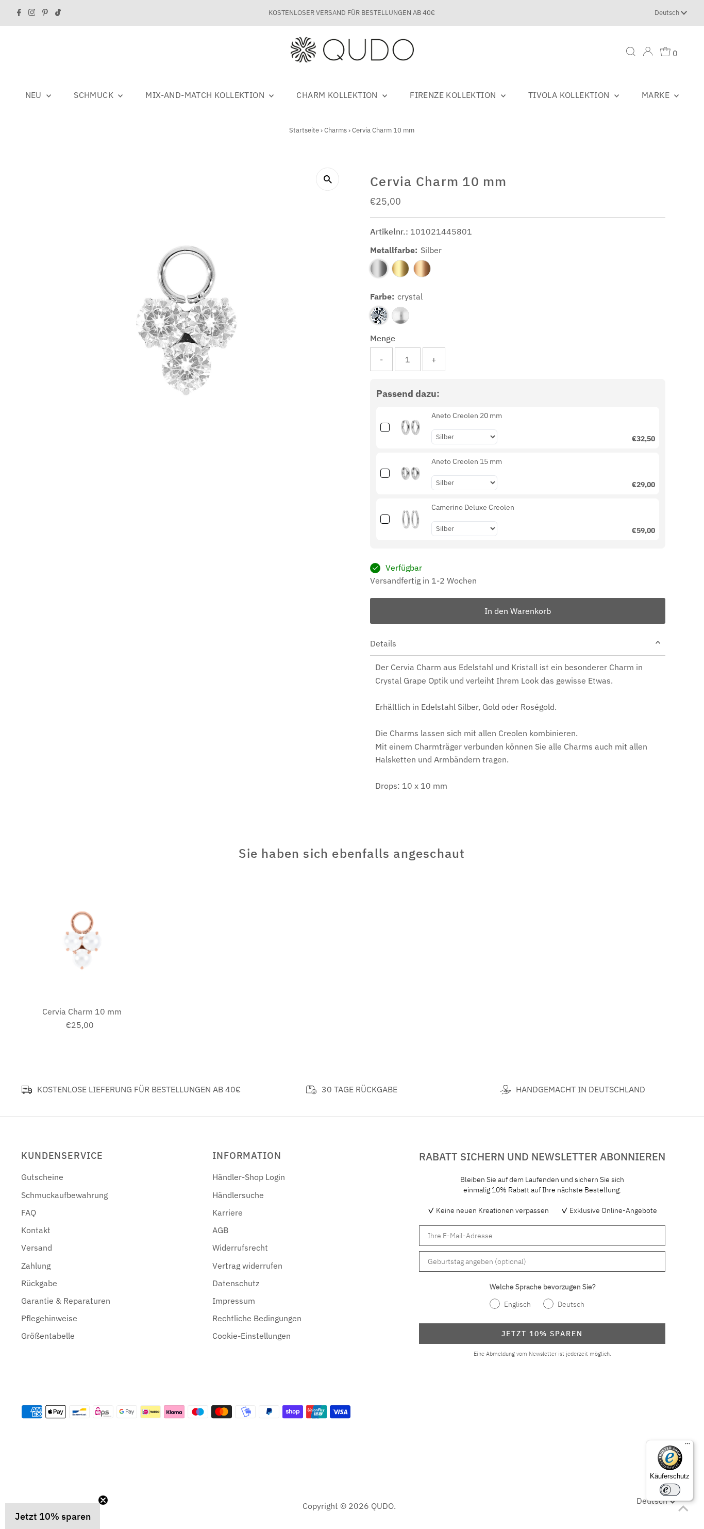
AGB (220, 1230)
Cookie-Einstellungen (251, 1336)
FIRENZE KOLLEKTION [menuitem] (454, 95)
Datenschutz (235, 1283)
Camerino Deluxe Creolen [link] (472, 507)
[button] (52, 1516)
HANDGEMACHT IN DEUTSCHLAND (580, 1089)
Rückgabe (39, 1283)
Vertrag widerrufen (247, 1265)
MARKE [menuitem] (657, 95)
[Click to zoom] (327, 179)
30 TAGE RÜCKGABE (359, 1089)
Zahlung (36, 1265)
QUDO (382, 1506)
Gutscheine (42, 1177)
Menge (382, 338)
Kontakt (36, 1230)
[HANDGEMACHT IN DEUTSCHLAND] (505, 1090)
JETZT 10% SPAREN (542, 1333)
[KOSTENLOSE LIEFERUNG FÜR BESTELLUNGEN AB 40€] (27, 1090)
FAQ (28, 1212)
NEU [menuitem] (34, 95)
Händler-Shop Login (248, 1177)
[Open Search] (630, 51)
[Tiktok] (58, 13)
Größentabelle (48, 1336)
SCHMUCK (94, 95)
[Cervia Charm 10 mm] (82, 940)
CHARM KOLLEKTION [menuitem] (338, 95)
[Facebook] (19, 13)
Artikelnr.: (389, 231)
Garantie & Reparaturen (65, 1300)
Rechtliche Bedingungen (256, 1318)
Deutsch (668, 12)
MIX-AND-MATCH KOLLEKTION (205, 95)
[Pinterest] (45, 13)
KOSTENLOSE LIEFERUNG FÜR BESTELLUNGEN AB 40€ (139, 1089)
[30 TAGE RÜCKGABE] (311, 1090)
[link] (410, 427)
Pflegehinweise (49, 1318)
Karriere (227, 1212)
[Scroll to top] (683, 1508)
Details (383, 643)
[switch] (670, 1490)
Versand (36, 1247)
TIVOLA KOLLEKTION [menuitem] (570, 95)
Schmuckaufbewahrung (64, 1195)
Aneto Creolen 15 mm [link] (466, 461)
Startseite (304, 130)
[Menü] (687, 1446)
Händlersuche (238, 1195)
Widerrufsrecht (240, 1247)
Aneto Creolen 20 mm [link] (466, 415)
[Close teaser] (103, 1500)
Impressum (233, 1300)
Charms (335, 130)
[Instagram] (32, 13)
